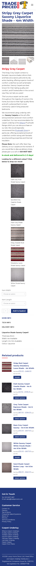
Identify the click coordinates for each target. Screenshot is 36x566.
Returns (4, 518)
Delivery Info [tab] (8, 327)
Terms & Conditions (8, 520)
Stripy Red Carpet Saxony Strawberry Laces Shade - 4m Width (23, 365)
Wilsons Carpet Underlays (10, 531)
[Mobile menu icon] (32, 5)
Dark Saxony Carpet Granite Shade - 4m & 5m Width (22, 386)
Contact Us (5, 508)
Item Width (6, 290)
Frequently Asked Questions (11, 514)
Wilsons (22, 123)
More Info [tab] (6, 318)
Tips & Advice (6, 512)
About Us (5, 516)
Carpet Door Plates (8, 544)
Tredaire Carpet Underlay (10, 535)
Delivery (4, 510)
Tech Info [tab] (6, 322)
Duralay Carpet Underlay (10, 533)
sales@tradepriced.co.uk (14, 499)
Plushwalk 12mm (21, 130)
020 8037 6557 (9, 497)
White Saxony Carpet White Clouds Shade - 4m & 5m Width (22, 445)
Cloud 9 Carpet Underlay (10, 536)
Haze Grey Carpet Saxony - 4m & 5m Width (23, 426)
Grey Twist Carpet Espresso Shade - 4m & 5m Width (23, 407)
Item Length (7, 300)
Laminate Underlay (8, 540)
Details (17, 377)
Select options (20, 398)
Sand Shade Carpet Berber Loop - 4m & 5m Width (23, 466)
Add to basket (19, 311)
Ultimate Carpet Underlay (10, 538)
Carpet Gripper (7, 542)
